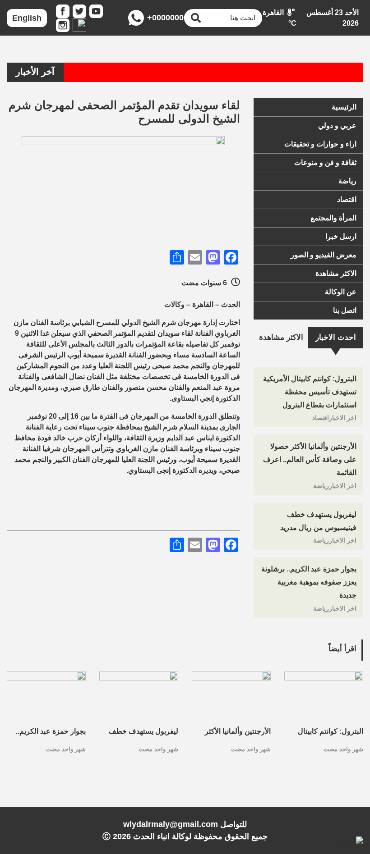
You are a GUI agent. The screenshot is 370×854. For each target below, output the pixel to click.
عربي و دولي (337, 125)
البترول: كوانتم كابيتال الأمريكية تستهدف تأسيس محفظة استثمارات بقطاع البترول (309, 392)
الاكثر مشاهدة (335, 273)
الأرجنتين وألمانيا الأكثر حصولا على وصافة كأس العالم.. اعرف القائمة (309, 459)
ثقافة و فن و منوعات (325, 162)
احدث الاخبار (335, 337)
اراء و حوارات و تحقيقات (320, 144)
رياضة (347, 181)
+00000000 (161, 17)
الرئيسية (344, 107)
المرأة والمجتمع (333, 218)
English (27, 18)
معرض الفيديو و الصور (323, 255)
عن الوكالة (340, 292)
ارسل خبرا (340, 236)
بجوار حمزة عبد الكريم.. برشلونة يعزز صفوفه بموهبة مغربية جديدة (308, 582)
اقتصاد (346, 199)
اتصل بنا (344, 310)
